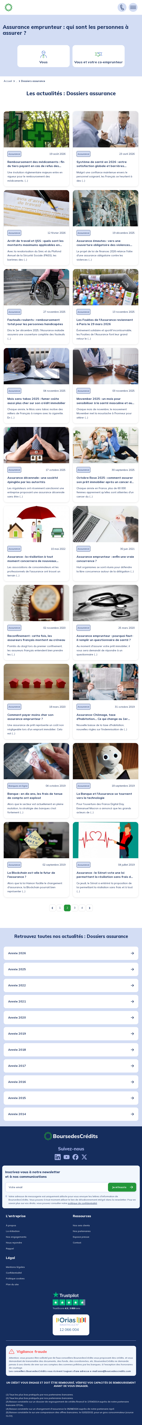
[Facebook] (75, 1157)
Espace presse (81, 1236)
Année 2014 (17, 1114)
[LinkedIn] (58, 1157)
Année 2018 (17, 1049)
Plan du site (12, 1284)
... (16, 81)
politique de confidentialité (82, 1203)
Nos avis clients (81, 1225)
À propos (11, 1225)
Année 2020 (17, 1017)
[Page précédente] (52, 908)
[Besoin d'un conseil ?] (122, 7)
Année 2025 (17, 969)
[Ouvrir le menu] (133, 7)
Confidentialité (14, 1272)
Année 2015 (17, 1098)
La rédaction (13, 1231)
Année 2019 (17, 1033)
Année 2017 (17, 1066)
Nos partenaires (82, 1231)
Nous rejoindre (14, 1242)
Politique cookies (15, 1278)
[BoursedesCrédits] (71, 1136)
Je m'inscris (119, 1187)
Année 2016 (17, 1082)
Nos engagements (16, 1236)
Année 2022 (17, 985)
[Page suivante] (89, 908)
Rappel (10, 1248)
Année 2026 (17, 953)
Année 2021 (17, 1001)
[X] (84, 1157)
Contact (77, 1242)
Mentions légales (15, 1267)
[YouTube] (67, 1157)
